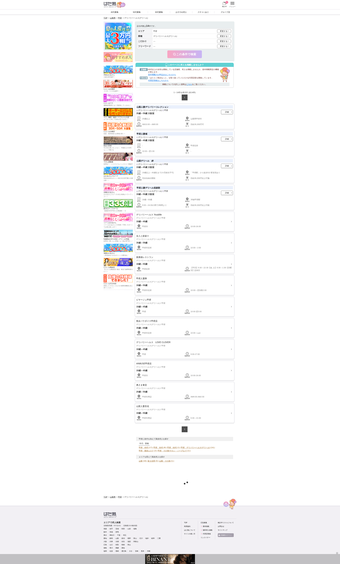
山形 (129, 529)
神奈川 (112, 535)
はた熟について (189, 530)
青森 (105, 529)
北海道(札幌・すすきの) (112, 526)
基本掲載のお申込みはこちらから (162, 75)
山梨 (141, 461)
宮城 (117, 529)
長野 (129, 538)
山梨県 (113, 18)
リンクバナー (205, 537)
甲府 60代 (172, 447)
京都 (117, 541)
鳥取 (117, 545)
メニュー (231, 5)
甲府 (120, 18)
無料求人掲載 (207, 530)
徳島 (105, 548)
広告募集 (204, 523)
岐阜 (153, 538)
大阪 (105, 541)
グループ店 (225, 12)
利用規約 (187, 526)
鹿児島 (124, 551)
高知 (123, 548)
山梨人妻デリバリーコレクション (153, 107)
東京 (105, 535)
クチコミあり (203, 12)
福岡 (105, 551)
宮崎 (136, 551)
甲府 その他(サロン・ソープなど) (172, 451)
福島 (135, 529)
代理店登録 (207, 534)
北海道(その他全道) (130, 526)
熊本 (142, 551)
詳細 (227, 112)
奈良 (123, 541)
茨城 (111, 532)
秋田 (123, 529)
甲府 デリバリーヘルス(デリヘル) (195, 447)
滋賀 (129, 541)
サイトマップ (222, 530)
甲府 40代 (143, 447)
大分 (130, 551)
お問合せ (221, 526)
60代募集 (159, 12)
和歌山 (135, 541)
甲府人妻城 (142, 134)
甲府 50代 (158, 447)
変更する (223, 31)
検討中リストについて (226, 523)
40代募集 (114, 12)
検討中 (224, 4)
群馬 (117, 532)
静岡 (111, 538)
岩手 (111, 529)
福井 (147, 538)
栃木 (105, 532)
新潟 (123, 538)
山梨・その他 (164, 461)
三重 (159, 538)
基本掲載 (206, 526)
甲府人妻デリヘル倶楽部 (148, 188)
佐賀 (111, 551)
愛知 (105, 538)
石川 (141, 538)
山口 (111, 545)
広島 (105, 545)
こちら (189, 84)
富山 (135, 538)
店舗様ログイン (226, 535)
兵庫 (111, 541)
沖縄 (148, 551)
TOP (105, 18)
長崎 (117, 551)
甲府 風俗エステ (146, 451)
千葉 (118, 535)
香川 (111, 548)
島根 (123, 545)
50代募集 (137, 12)
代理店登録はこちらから (158, 80)
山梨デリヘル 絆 (145, 161)
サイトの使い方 (189, 534)
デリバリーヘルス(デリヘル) (150, 110)
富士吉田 (151, 461)
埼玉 (124, 535)
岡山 (129, 545)
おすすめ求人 (181, 12)
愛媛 (117, 548)
